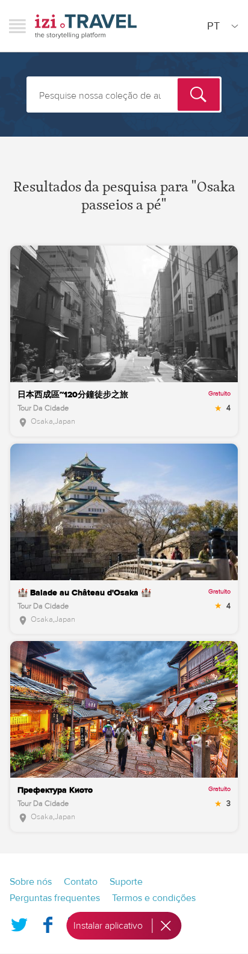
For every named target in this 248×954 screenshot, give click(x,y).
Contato (81, 882)
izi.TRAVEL (86, 26)
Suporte (126, 882)
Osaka (42, 421)
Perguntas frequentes (55, 898)
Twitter (19, 922)
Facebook (47, 922)
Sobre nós (31, 882)
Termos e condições (154, 898)
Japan (65, 421)
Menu (17, 26)
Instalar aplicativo (108, 926)
